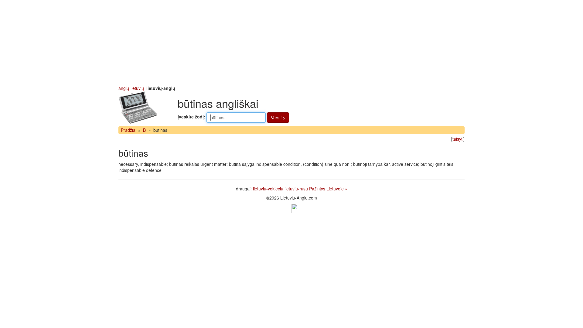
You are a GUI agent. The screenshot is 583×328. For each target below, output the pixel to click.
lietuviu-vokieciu (268, 189)
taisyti (457, 139)
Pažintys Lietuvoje (326, 189)
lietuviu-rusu (296, 189)
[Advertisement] (291, 42)
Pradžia (128, 130)
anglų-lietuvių (131, 88)
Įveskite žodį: (191, 117)
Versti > (278, 117)
